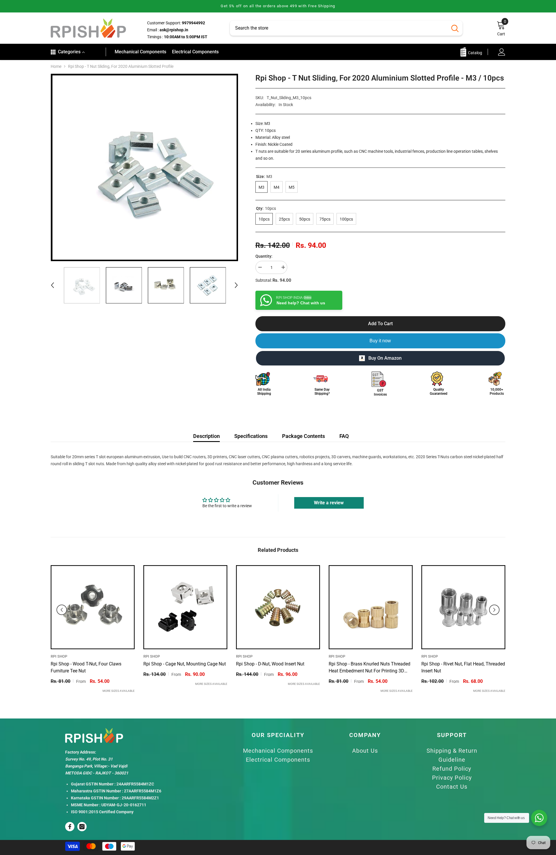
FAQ (344, 436)
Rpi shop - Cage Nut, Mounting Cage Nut (184, 664)
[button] (52, 285)
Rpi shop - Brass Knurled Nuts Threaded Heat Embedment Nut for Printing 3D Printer (369, 667)
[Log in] (501, 52)
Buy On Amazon (385, 358)
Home (56, 66)
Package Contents (303, 436)
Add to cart (380, 323)
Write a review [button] (329, 502)
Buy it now (380, 340)
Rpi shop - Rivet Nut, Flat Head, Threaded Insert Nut (463, 667)
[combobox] (338, 28)
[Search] (346, 28)
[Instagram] (82, 826)
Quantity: (263, 256)
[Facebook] (69, 826)
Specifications (251, 436)
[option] (278, 6)
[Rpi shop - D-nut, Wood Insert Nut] (278, 607)
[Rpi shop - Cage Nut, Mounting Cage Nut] (185, 607)
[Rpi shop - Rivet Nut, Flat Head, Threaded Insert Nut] (463, 607)
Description (206, 436)
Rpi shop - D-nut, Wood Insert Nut (270, 664)
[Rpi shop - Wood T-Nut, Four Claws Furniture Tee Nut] (93, 607)
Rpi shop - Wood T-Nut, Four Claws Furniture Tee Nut (86, 667)
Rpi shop (59, 656)
